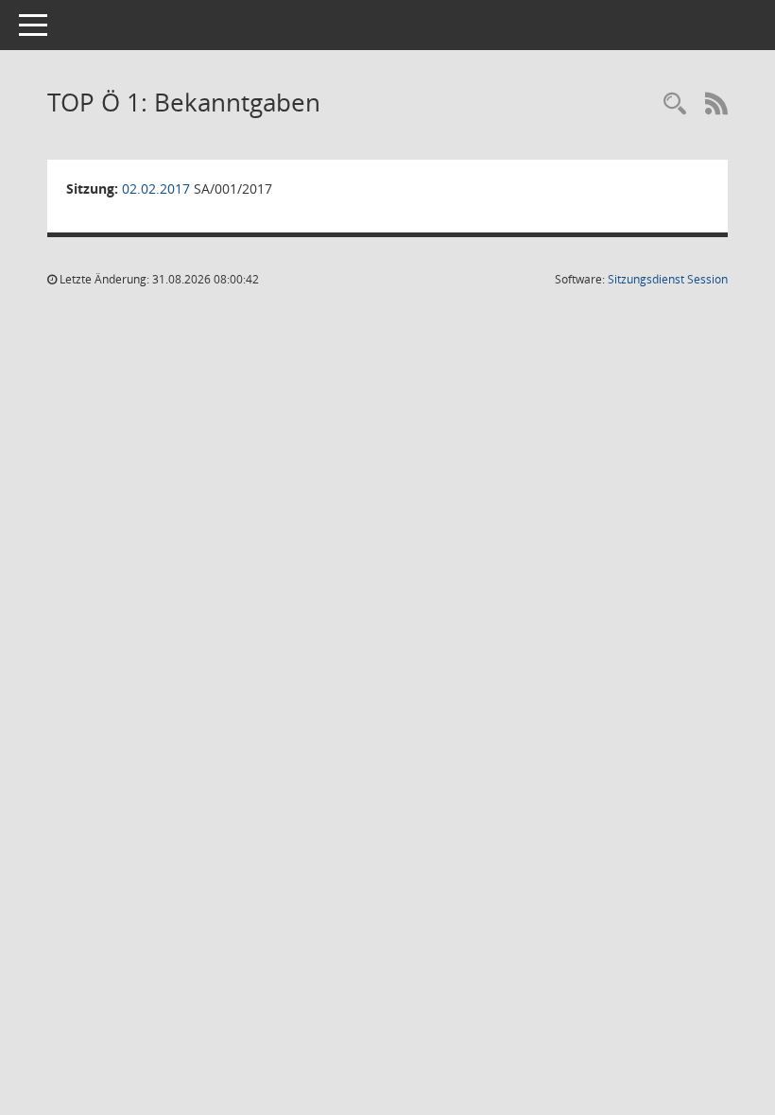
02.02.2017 (156, 188)
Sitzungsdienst (668, 279)
